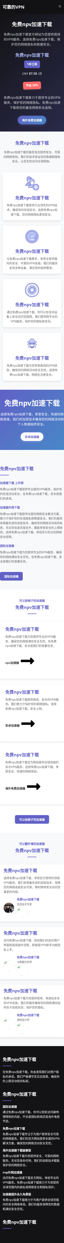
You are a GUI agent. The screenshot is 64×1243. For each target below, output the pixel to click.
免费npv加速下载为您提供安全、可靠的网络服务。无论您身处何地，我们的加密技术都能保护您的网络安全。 (31, 1160)
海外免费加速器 (32, 120)
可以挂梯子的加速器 (32, 819)
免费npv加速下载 (19, 1059)
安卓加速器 (32, 436)
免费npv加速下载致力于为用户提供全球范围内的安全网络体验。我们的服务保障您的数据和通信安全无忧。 (31, 1204)
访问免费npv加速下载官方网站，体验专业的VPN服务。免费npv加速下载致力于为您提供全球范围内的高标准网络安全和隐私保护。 (31, 1182)
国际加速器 (11, 576)
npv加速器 (12, 662)
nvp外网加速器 (12, 1172)
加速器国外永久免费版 (17, 1194)
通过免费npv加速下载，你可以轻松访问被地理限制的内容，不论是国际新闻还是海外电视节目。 (31, 1116)
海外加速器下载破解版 (17, 1150)
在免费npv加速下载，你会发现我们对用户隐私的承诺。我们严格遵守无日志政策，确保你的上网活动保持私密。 (31, 1076)
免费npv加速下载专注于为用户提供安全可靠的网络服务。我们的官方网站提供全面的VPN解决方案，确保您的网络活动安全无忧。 (31, 1138)
